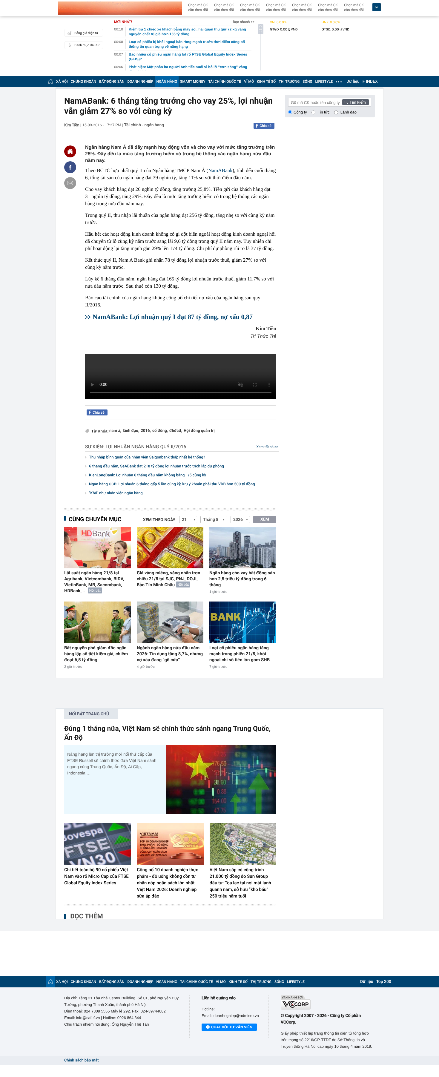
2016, (146, 431)
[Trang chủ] (50, 81)
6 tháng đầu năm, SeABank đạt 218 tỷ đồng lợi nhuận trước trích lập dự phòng (156, 466)
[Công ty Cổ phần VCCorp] (328, 1002)
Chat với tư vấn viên (231, 1027)
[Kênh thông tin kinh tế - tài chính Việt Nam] (120, 8)
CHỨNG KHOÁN (83, 81)
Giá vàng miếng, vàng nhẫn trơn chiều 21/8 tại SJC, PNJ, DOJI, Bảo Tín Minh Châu (168, 578)
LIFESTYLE (324, 81)
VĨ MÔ (249, 81)
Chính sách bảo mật (81, 1060)
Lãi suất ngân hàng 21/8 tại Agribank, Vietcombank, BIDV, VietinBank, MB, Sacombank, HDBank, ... (94, 581)
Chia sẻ (265, 126)
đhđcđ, (175, 431)
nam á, (115, 431)
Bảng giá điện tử (86, 33)
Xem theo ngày (159, 520)
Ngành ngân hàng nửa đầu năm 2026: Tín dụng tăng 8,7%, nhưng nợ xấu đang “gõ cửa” (170, 653)
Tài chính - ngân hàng (144, 125)
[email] (70, 183)
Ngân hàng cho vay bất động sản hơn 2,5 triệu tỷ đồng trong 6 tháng (242, 578)
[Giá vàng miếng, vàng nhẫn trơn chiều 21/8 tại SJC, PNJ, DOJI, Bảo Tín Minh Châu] (170, 547)
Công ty (300, 112)
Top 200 (383, 981)
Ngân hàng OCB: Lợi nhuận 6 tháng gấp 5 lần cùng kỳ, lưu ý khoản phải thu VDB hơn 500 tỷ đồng (172, 484)
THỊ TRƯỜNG (289, 81)
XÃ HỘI (62, 81)
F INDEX (370, 81)
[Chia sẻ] (70, 167)
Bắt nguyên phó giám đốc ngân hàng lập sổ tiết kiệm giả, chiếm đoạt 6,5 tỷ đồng (96, 653)
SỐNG (307, 81)
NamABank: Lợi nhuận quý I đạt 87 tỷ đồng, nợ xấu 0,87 (173, 316)
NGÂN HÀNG (166, 81)
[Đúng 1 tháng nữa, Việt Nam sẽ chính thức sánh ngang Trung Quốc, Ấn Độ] (221, 779)
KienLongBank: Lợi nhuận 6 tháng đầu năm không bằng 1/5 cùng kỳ (147, 475)
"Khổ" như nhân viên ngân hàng (116, 493)
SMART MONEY (192, 81)
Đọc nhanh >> (243, 22)
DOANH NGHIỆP (141, 81)
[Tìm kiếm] (355, 102)
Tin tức (324, 112)
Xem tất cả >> (267, 447)
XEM (264, 519)
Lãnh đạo (348, 112)
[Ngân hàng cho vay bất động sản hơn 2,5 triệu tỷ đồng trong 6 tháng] (242, 547)
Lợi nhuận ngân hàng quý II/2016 (145, 446)
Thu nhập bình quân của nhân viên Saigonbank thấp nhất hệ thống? (147, 457)
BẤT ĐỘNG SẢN (112, 81)
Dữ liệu (353, 81)
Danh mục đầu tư (86, 45)
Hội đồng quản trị (199, 431)
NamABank (220, 170)
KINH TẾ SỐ (266, 81)
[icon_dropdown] (376, 7)
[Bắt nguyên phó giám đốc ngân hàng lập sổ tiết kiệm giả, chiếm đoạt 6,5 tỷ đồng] (97, 622)
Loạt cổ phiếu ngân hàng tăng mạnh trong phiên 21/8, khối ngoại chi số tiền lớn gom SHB (239, 653)
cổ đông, (160, 431)
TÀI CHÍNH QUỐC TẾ (224, 81)
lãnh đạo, (131, 431)
